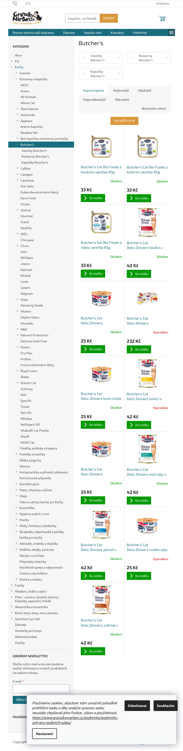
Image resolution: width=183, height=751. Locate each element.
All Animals (28, 97)
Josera (25, 264)
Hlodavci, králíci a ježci (31, 591)
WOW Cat (27, 442)
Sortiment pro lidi (27, 619)
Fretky (19, 585)
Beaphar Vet (29, 132)
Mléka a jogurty (30, 460)
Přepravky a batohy (32, 561)
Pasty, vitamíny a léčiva (35, 490)
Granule (24, 73)
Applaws (26, 121)
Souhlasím (165, 705)
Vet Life (26, 413)
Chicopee (27, 240)
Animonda (28, 115)
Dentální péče (29, 484)
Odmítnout (137, 705)
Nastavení (44, 733)
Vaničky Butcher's (34, 150)
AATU (24, 85)
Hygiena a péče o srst (34, 514)
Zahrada (20, 625)
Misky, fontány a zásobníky (37, 526)
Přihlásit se (25, 700)
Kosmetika (26, 508)
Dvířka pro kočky (30, 537)
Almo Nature (29, 109)
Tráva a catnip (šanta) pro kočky (41, 502)
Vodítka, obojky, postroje (36, 549)
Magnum (27, 293)
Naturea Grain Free (34, 341)
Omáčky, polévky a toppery (38, 448)
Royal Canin (29, 371)
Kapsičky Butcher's (35, 162)
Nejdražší (144, 90)
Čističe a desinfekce (33, 573)
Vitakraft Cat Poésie (35, 430)
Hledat (108, 18)
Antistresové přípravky (35, 478)
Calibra (25, 168)
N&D (24, 329)
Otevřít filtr (124, 121)
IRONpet (27, 258)
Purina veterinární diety (37, 365)
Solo (24, 395)
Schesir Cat (28, 383)
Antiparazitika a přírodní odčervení (43, 472)
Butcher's (27, 144)
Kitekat (26, 275)
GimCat (26, 210)
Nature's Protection (34, 335)
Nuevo (25, 347)
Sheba (25, 377)
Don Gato (27, 186)
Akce (18, 55)
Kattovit (26, 270)
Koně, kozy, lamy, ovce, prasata (36, 613)
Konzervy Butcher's (35, 156)
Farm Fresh (28, 198)
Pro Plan (26, 353)
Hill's (24, 234)
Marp (24, 299)
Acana (25, 91)
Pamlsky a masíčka (32, 454)
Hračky (24, 520)
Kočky (19, 67)
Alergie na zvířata (31, 555)
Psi (17, 61)
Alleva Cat (28, 103)
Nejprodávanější (94, 99)
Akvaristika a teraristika (31, 607)
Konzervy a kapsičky (33, 79)
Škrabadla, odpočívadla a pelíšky (41, 532)
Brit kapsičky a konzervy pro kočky (44, 138)
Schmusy (27, 389)
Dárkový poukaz (26, 637)
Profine (26, 359)
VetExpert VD (30, 424)
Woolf (25, 436)
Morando (27, 323)
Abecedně (122, 99)
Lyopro (25, 287)
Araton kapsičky (32, 126)
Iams (24, 252)
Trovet (25, 407)
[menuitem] (33, 32)
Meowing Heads (32, 305)
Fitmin (25, 204)
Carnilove (27, 180)
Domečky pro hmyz (28, 631)
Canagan (27, 174)
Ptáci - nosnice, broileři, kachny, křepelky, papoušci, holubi (37, 599)
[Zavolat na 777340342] (19, 3)
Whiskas (26, 419)
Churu (25, 246)
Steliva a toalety (30, 579)
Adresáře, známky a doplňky (38, 543)
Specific (26, 401)
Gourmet (27, 216)
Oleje (23, 496)
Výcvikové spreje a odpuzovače (41, 567)
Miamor (26, 311)
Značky (20, 643)
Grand (25, 222)
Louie (24, 281)
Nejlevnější (121, 90)
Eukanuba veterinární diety (39, 192)
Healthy (26, 228)
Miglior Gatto (30, 317)
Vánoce (24, 466)
